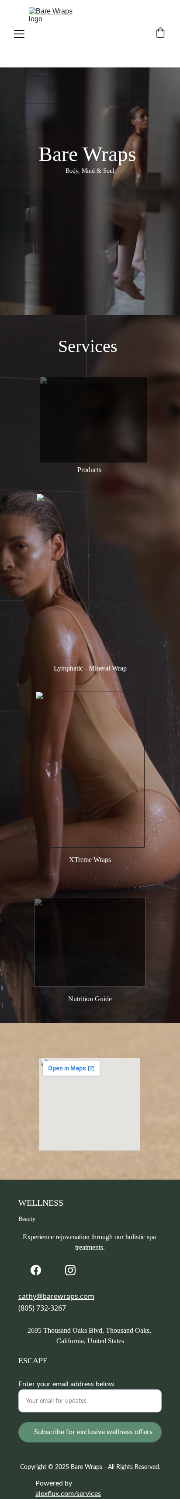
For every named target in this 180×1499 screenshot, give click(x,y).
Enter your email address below (66, 1384)
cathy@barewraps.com (56, 1296)
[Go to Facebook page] (36, 1270)
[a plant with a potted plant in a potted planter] (93, 420)
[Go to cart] (160, 33)
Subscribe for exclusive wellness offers (93, 1432)
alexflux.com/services (68, 1493)
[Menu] (19, 34)
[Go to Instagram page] (70, 1270)
